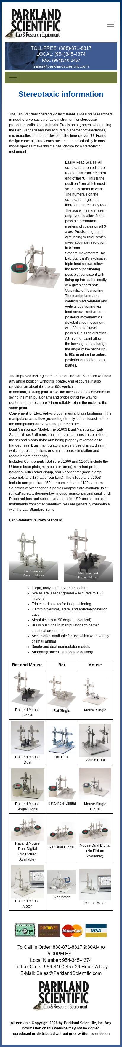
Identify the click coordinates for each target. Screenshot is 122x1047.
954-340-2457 (59, 966)
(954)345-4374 (70, 54)
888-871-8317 (67, 947)
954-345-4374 (77, 960)
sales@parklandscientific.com (61, 66)
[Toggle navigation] (110, 24)
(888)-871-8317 (75, 48)
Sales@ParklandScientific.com (69, 973)
